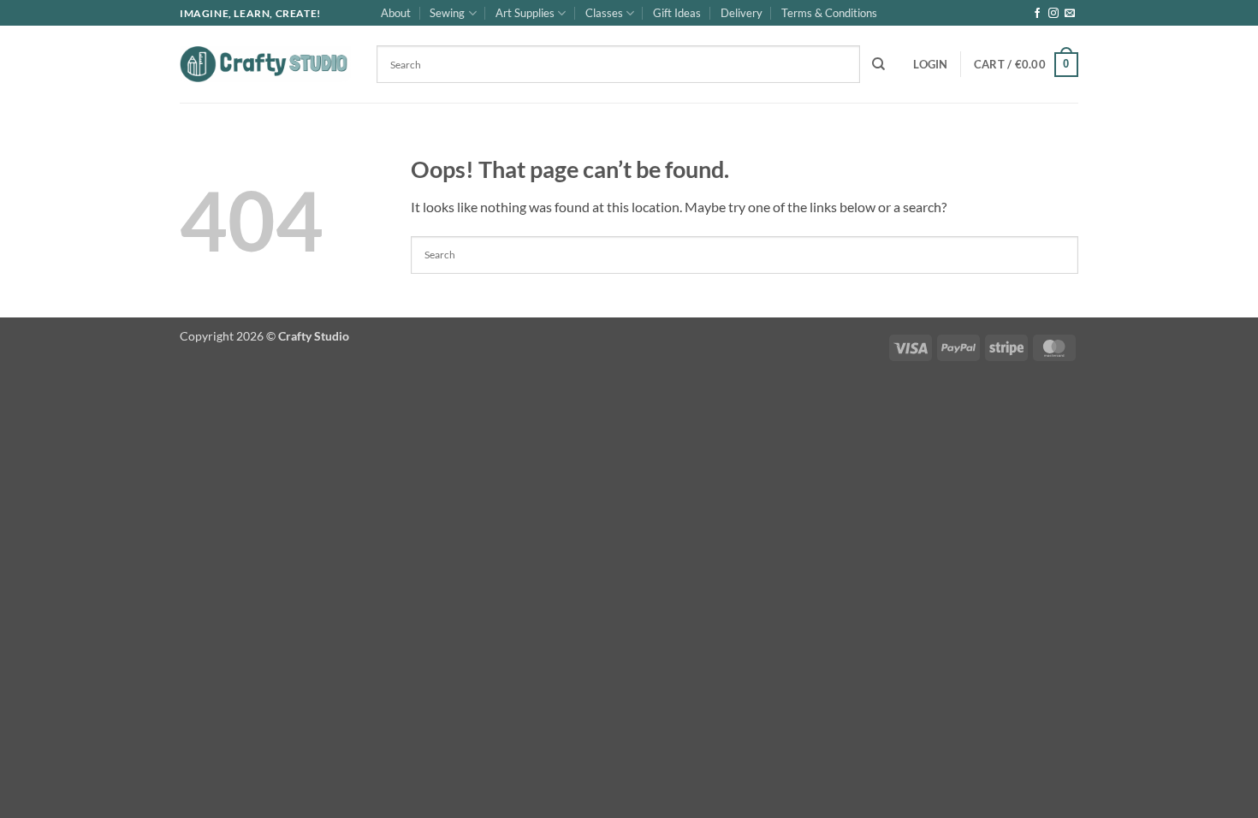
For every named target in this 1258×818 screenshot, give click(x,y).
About (396, 13)
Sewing (447, 13)
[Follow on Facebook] (1037, 14)
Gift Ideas (677, 13)
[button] (930, 64)
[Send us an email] (1070, 14)
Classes (604, 13)
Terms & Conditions (829, 13)
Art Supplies (525, 13)
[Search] (878, 64)
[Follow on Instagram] (1053, 14)
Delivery (742, 13)
